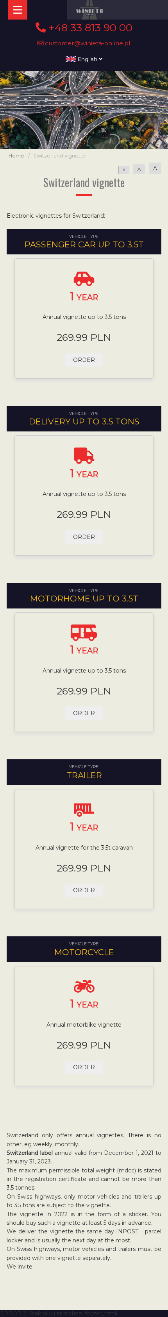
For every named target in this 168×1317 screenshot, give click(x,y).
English (87, 59)
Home (16, 156)
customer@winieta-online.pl (86, 43)
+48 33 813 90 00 (89, 27)
